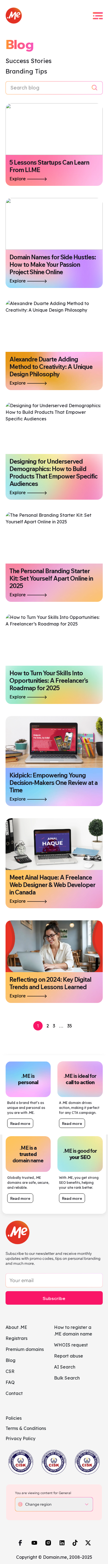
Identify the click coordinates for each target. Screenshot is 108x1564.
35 (69, 1025)
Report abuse (68, 1356)
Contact (14, 1393)
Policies (14, 1418)
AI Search (64, 1367)
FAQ (10, 1382)
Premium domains (25, 1349)
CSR (10, 1371)
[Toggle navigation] (98, 15)
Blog (11, 1360)
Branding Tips (26, 71)
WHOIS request (71, 1345)
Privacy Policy (20, 1438)
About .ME (16, 1327)
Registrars (16, 1338)
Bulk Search (67, 1378)
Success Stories (29, 61)
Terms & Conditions (26, 1428)
